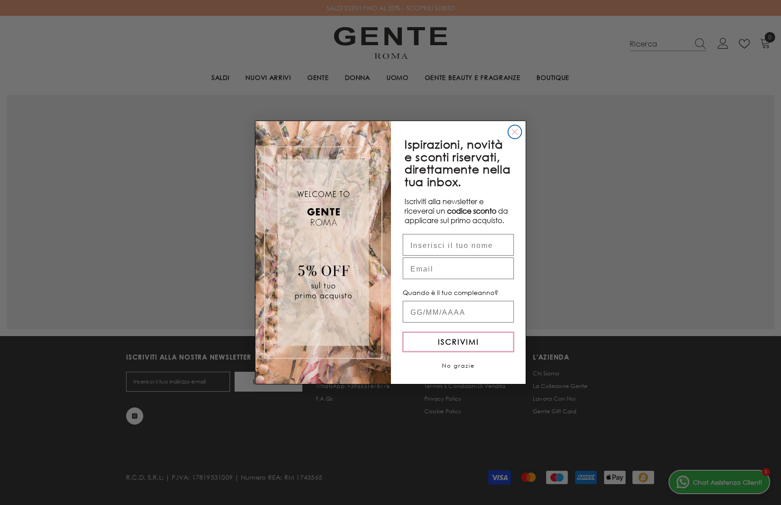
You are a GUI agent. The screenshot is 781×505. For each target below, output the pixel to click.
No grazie (458, 365)
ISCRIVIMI (458, 341)
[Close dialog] (515, 132)
